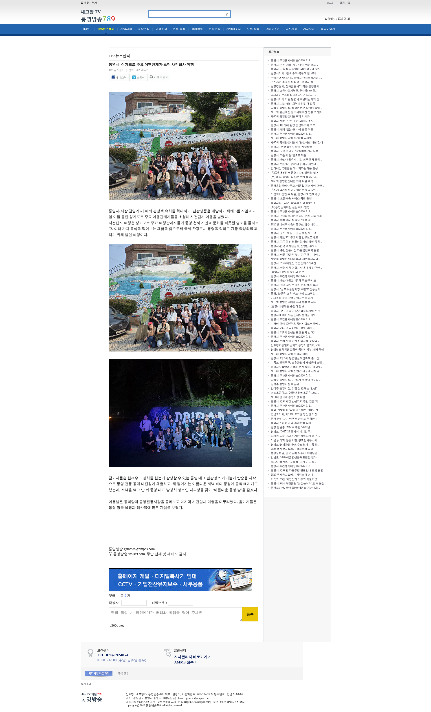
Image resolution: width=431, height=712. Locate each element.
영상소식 (144, 29)
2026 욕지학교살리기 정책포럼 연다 (292, 474)
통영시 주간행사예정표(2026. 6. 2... (291, 405)
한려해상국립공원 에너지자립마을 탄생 (294, 168)
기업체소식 (233, 29)
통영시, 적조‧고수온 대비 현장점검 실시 (294, 284)
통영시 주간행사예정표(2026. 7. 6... (291, 375)
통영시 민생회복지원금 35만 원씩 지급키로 (296, 215)
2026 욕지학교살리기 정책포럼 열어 (292, 448)
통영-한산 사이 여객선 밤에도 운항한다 (294, 418)
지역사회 (126, 29)
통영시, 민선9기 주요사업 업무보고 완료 (295, 237)
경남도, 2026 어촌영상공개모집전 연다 (294, 457)
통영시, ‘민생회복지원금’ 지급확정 (291, 146)
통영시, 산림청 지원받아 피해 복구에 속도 (296, 69)
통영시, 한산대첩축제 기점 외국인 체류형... (296, 159)
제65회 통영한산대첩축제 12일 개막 (292, 181)
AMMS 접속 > (185, 662)
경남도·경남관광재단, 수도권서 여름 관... (295, 444)
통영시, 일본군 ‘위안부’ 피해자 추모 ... (293, 120)
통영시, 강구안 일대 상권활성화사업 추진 (295, 310)
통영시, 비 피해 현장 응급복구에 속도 (293, 125)
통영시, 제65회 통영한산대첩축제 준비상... (296, 358)
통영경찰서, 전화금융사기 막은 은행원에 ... (296, 86)
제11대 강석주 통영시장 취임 (288, 397)
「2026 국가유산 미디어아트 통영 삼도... (295, 189)
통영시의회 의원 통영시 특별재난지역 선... (296, 99)
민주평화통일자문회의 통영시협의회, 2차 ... (297, 345)
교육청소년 (272, 29)
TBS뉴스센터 (105, 29)
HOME (87, 29)
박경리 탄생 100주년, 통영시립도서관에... (295, 323)
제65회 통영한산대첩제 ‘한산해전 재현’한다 (297, 142)
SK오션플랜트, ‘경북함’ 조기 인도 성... (294, 461)
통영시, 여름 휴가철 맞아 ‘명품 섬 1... (293, 220)
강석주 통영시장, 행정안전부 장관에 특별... (296, 107)
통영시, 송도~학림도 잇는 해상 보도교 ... (295, 233)
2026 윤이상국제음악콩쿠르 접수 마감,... (295, 224)
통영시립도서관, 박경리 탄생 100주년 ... (294, 203)
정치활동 (197, 29)
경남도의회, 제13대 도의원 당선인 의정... (295, 414)
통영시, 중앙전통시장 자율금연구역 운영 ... (296, 250)
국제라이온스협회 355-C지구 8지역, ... (293, 94)
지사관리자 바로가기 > (192, 657)
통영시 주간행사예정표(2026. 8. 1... (291, 133)
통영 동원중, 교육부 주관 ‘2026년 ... (292, 427)
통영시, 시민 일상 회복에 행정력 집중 (293, 103)
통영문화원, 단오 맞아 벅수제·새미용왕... (295, 453)
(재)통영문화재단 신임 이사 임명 (290, 207)
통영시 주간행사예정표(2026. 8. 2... (291, 60)
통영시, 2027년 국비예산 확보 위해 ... (292, 327)
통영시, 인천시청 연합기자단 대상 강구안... (296, 267)
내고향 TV (91, 12)
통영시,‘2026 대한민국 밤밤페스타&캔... (294, 263)
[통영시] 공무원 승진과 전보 (287, 272)
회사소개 (86, 683)
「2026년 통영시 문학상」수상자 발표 (293, 82)
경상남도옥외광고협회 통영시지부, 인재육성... (298, 349)
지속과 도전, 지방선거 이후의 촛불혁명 (294, 479)
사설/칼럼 (253, 29)
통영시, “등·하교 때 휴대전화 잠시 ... (292, 423)
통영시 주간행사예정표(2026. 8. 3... (291, 228)
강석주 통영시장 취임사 (285, 384)
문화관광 (214, 29)
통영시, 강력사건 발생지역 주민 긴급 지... (295, 401)
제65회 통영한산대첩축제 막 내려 (290, 116)
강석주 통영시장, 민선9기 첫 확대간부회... (296, 379)
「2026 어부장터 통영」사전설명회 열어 (295, 172)
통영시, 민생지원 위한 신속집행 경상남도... (296, 341)
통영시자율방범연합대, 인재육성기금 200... (296, 366)
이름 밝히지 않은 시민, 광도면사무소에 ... (295, 440)
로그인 (330, 2)
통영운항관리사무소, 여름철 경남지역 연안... (297, 185)
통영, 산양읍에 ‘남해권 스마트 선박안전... (295, 410)
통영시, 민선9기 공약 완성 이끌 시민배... (295, 164)
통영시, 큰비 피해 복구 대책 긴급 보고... (294, 64)
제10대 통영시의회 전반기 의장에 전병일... (296, 371)
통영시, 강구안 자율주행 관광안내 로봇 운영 (297, 470)
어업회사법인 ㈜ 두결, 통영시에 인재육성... (296, 194)
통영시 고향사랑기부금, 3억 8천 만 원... (294, 90)
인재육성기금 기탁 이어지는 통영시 (292, 297)
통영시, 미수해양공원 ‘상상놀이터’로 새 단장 (297, 483)
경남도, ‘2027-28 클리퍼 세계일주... (291, 431)
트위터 (140, 77)
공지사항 (291, 29)
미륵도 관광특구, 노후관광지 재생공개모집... (297, 362)
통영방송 (98, 19)
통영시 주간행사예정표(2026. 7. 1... (291, 336)
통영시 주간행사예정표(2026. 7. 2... (291, 276)
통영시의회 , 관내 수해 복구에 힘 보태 (293, 73)
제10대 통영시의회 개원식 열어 (289, 354)
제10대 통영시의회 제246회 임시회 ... (292, 138)
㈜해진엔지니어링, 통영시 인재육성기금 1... (297, 77)
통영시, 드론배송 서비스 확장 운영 (291, 198)
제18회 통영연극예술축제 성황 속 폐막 (294, 302)
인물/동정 (179, 29)
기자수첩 (309, 29)
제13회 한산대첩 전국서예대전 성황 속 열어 (297, 112)
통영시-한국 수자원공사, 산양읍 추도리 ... (295, 246)
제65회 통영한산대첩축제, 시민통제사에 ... (296, 258)
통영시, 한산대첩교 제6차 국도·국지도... (294, 280)
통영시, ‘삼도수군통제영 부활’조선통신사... (296, 289)
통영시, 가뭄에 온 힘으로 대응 (288, 155)
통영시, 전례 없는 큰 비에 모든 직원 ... (293, 129)
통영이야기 (328, 29)
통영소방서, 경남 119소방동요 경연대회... (295, 487)
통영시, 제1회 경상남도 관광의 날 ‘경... (294, 332)
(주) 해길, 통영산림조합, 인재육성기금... (294, 176)
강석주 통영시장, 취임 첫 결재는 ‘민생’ (294, 388)
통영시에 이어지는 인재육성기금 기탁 (293, 315)
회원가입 (344, 2)
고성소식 (161, 29)
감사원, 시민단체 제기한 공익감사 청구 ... (295, 435)
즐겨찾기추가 (89, 2)
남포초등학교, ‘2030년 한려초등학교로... (295, 392)
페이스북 (121, 77)
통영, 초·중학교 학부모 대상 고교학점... (294, 293)
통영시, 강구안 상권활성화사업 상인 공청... (296, 241)
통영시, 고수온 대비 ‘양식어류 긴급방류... (295, 151)
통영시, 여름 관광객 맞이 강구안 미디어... (295, 254)
